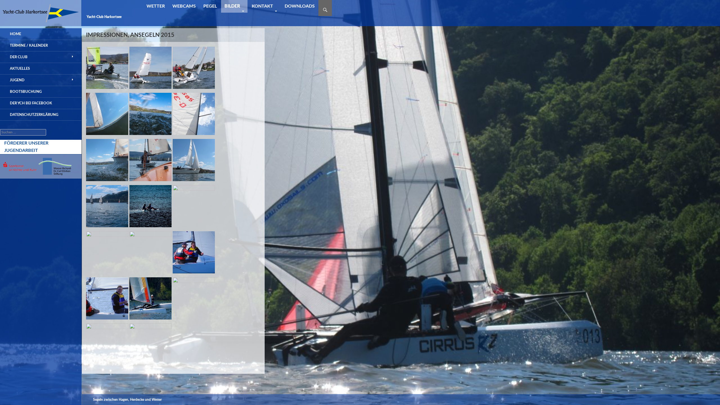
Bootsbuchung (26, 92)
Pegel (210, 6)
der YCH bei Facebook (31, 103)
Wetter (156, 6)
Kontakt (262, 6)
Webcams (184, 6)
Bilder (232, 6)
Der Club (19, 57)
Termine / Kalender (29, 46)
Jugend (17, 80)
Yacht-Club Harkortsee (104, 17)
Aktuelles (20, 69)
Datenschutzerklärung (34, 115)
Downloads (300, 6)
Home (15, 34)
